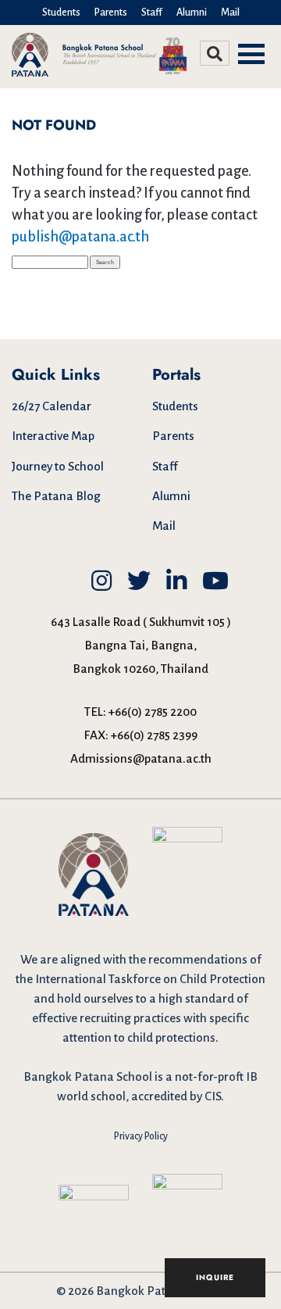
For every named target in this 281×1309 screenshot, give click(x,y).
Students (61, 12)
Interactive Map (53, 435)
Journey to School (58, 466)
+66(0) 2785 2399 (154, 735)
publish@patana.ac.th (80, 237)
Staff (151, 12)
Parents (110, 12)
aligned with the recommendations (153, 959)
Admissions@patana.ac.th (141, 758)
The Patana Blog (56, 495)
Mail (230, 12)
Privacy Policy (141, 1136)
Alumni (191, 12)
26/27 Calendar (51, 406)
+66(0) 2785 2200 (152, 711)
